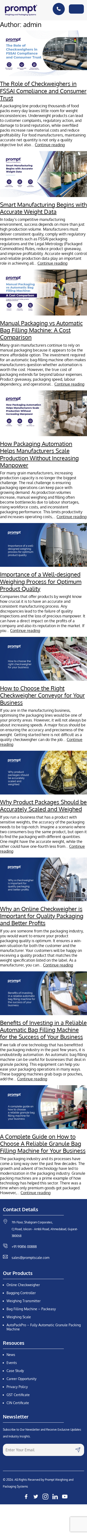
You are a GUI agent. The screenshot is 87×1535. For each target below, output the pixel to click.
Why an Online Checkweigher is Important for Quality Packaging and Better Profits (41, 916)
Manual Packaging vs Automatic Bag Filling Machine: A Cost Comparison (41, 330)
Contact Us (59, 9)
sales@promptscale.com (30, 1257)
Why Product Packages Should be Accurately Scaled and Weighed (43, 805)
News (11, 1355)
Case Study (15, 1371)
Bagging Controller (21, 1293)
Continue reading (50, 144)
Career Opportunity (21, 1379)
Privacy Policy (17, 1387)
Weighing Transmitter (24, 1301)
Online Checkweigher (23, 1285)
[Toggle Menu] (76, 9)
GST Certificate (18, 1395)
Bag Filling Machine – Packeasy (31, 1309)
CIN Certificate (18, 1403)
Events (12, 1363)
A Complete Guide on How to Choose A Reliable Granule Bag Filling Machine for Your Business (43, 1144)
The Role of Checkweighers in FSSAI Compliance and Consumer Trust (43, 91)
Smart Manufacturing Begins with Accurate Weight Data (43, 208)
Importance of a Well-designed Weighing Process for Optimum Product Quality (40, 581)
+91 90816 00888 (24, 1247)
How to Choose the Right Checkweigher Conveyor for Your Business (42, 695)
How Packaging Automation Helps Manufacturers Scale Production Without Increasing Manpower (39, 454)
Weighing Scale (19, 1317)
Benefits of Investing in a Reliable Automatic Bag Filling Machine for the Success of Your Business (43, 1030)
